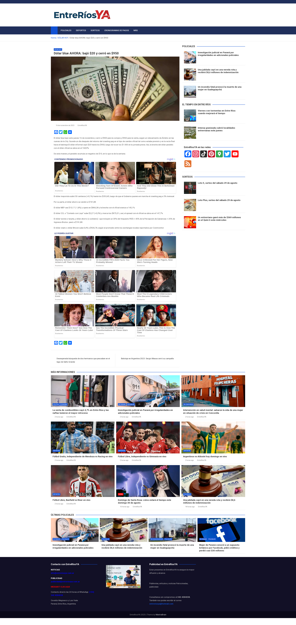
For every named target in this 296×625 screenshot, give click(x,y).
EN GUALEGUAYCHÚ (157, 539)
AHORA (121, 494)
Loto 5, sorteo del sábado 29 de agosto (217, 183)
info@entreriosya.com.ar (62, 573)
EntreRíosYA (82, 125)
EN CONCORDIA (188, 404)
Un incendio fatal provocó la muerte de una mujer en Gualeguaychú (219, 88)
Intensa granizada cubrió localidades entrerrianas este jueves (216, 129)
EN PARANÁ (122, 404)
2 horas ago (59, 417)
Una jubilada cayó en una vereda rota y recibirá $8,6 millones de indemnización (218, 71)
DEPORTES (81, 30)
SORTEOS (95, 30)
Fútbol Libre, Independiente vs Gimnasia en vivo (142, 456)
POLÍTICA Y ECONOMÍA (60, 404)
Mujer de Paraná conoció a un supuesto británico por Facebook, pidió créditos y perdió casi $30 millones (219, 548)
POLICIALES (66, 30)
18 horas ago (190, 507)
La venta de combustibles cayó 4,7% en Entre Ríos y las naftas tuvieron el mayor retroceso (81, 411)
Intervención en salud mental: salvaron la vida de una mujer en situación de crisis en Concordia (213, 411)
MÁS (136, 30)
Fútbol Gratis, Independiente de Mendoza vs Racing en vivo (83, 456)
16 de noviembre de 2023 (65, 125)
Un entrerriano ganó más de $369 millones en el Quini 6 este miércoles (219, 218)
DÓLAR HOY (58, 49)
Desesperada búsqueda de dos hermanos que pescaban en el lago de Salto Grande (83, 360)
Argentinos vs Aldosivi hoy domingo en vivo (205, 456)
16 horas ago (124, 507)
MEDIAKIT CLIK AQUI (60, 587)
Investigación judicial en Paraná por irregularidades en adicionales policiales (218, 53)
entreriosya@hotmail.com (161, 604)
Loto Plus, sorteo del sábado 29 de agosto (219, 200)
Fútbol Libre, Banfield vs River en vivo (71, 500)
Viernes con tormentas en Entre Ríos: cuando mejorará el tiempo (217, 112)
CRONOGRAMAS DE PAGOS (116, 30)
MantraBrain (161, 614)
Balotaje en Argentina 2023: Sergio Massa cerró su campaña (147, 358)
